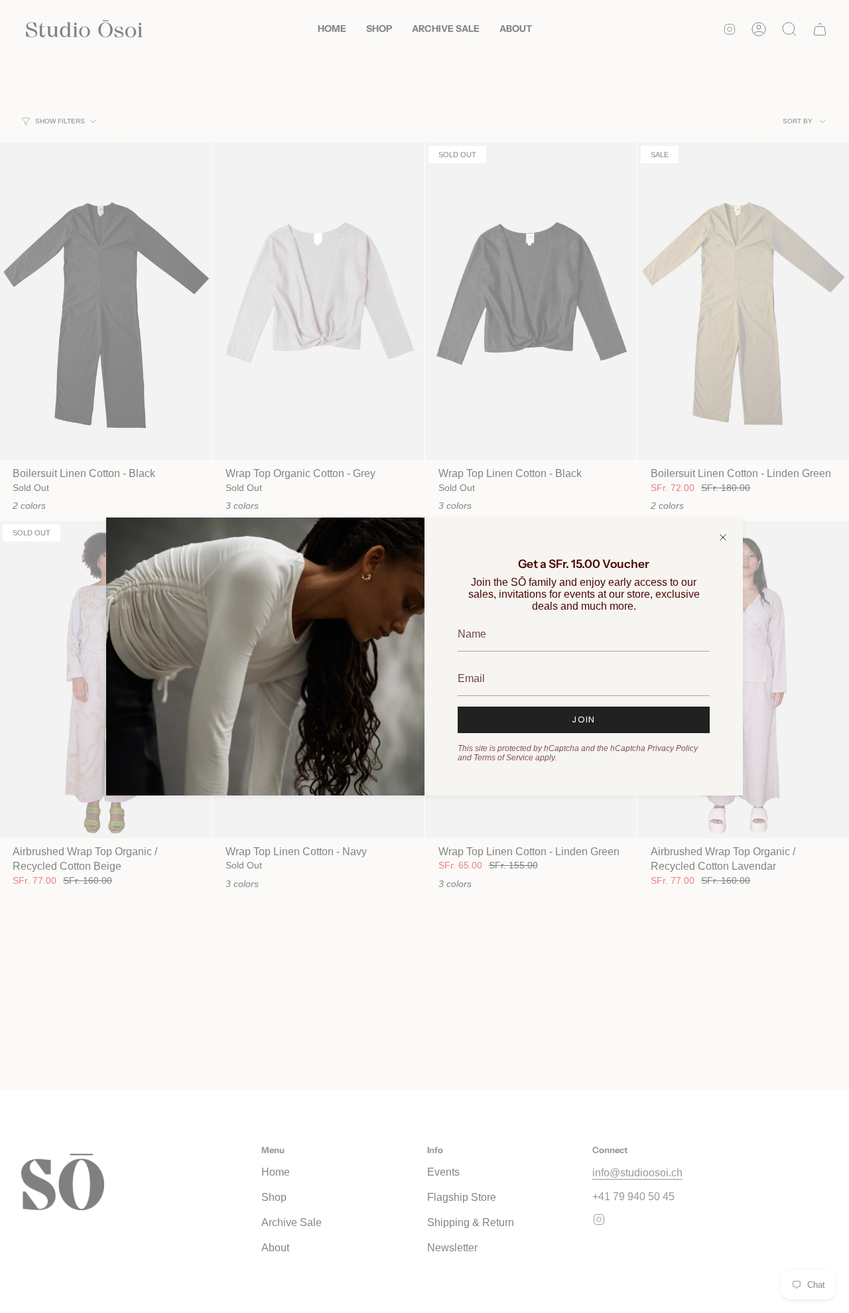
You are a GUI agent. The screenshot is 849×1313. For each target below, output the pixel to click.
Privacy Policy (672, 748)
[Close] (723, 537)
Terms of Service (503, 757)
